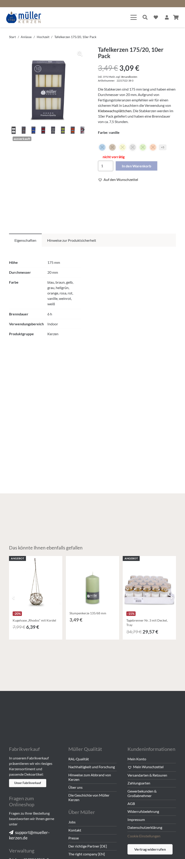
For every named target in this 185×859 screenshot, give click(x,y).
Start (12, 37)
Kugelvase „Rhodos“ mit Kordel (34, 620)
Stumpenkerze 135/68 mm (87, 613)
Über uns (75, 787)
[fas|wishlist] (156, 17)
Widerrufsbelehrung (143, 811)
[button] (133, 17)
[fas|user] (167, 17)
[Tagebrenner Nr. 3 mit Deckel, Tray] (149, 582)
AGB (131, 803)
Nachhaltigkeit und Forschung (91, 767)
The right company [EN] (86, 854)
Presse (73, 838)
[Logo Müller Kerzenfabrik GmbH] (24, 17)
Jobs (72, 822)
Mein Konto (136, 759)
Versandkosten (129, 76)
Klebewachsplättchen (115, 111)
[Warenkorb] (176, 17)
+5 (162, 147)
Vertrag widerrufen (150, 849)
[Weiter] (171, 597)
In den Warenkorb (136, 166)
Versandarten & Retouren (147, 775)
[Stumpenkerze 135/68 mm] (92, 582)
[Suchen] (144, 17)
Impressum (136, 819)
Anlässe (26, 37)
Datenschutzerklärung (144, 827)
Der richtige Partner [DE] (87, 846)
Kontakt (74, 830)
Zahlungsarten (138, 783)
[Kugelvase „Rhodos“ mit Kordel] (35, 582)
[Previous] (13, 597)
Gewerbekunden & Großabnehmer (142, 793)
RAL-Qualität (78, 759)
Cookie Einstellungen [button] (143, 836)
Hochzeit (43, 37)
